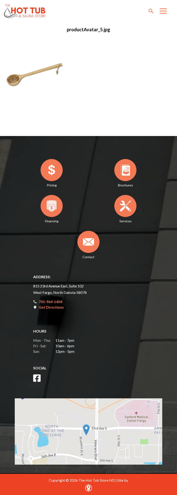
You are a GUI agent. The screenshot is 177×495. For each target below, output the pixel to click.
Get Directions (51, 307)
